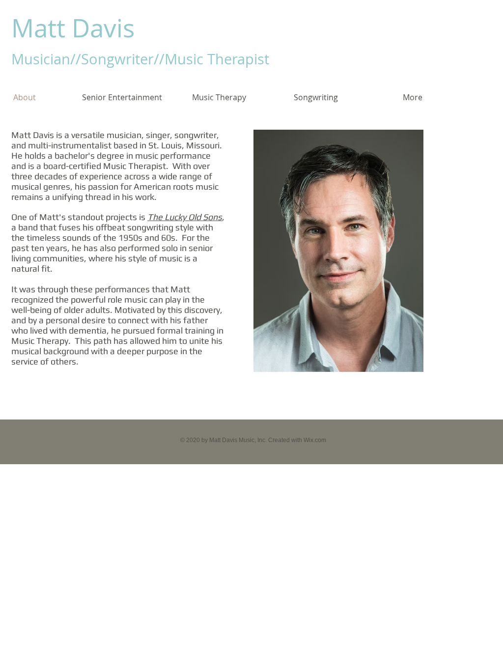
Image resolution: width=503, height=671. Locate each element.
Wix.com (315, 440)
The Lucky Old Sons (184, 217)
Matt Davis (73, 28)
